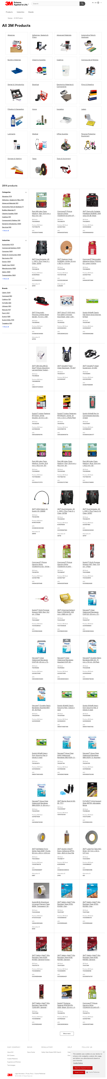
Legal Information (20, 1073)
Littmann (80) (6, 306)
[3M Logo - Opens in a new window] (17, 4)
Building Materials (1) (8, 210)
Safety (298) (6, 272)
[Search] (82, 4)
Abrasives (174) (7, 196)
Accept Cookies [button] (79, 1072)
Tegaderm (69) (7, 323)
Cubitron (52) (6, 299)
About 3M (10, 1052)
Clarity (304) (6, 293)
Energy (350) (6, 262)
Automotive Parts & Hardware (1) (13, 207)
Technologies (11, 1065)
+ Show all (5, 231)
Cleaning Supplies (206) (10, 213)
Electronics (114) (7, 258)
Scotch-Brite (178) (8, 320)
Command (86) (7, 296)
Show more (67, 1033)
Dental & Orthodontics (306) (11, 224)
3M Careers (10, 1055)
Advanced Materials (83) (10, 203)
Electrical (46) (6, 227)
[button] (93, 1072)
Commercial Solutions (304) (11, 248)
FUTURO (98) (6, 303)
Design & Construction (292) (11, 255)
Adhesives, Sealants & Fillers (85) (13, 200)
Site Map (70, 1055)
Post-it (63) (6, 313)
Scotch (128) (6, 316)
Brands (31, 12)
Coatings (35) (6, 217)
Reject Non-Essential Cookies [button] (83, 1068)
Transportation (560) (9, 275)
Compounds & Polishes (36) (11, 220)
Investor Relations (12, 1058)
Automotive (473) (8, 244)
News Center (31, 1052)
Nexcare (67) (6, 310)
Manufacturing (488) (9, 268)
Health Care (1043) (8, 265)
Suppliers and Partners (14, 1062)
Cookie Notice (78, 1063)
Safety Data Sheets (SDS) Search (51, 1052)
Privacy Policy (29, 1073)
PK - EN (94, 2)
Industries (20, 12)
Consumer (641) (7, 251)
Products (9, 12)
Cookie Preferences (40, 1073)
